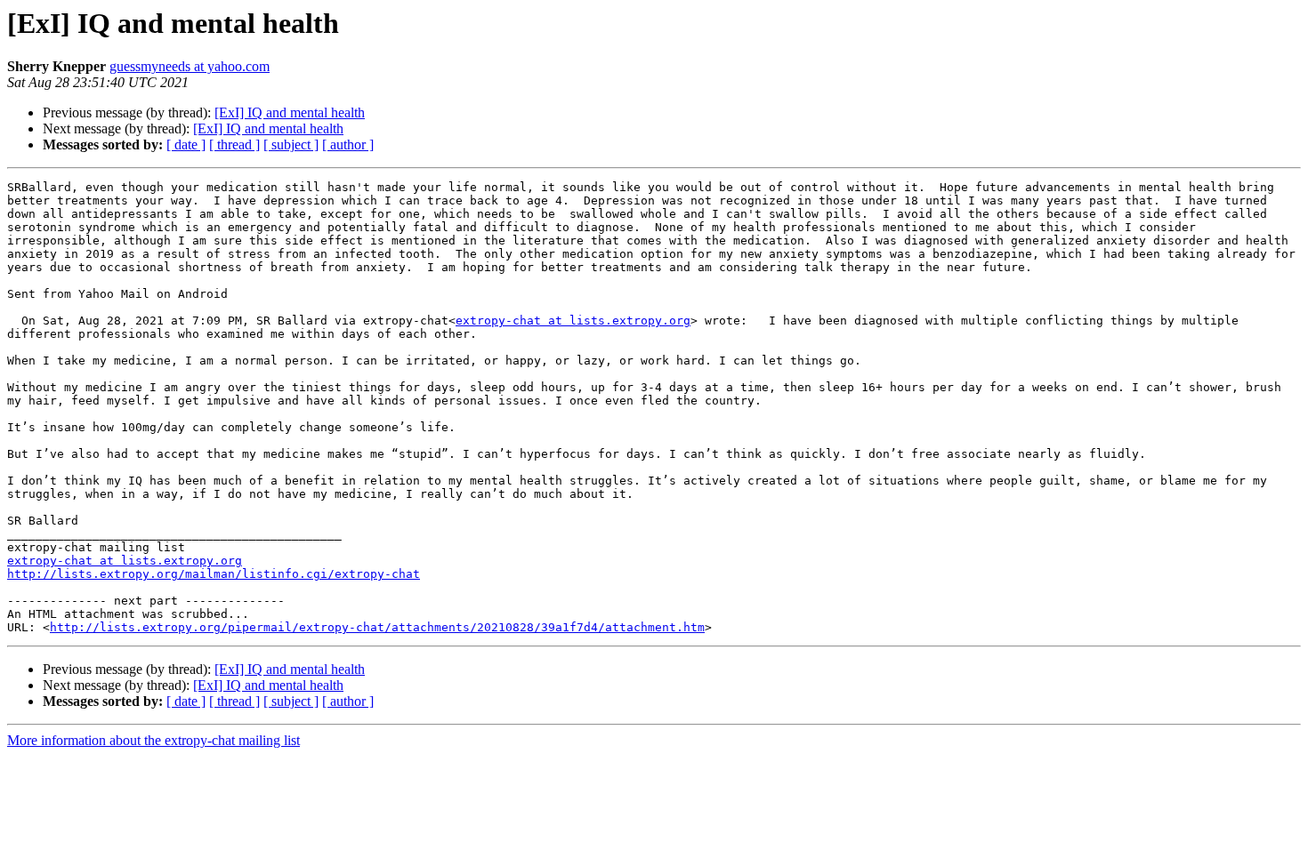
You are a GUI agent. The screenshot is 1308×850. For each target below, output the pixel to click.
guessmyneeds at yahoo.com (189, 66)
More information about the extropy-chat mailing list (153, 740)
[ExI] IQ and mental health (289, 112)
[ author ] (348, 144)
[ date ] (186, 144)
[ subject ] (291, 144)
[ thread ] (234, 144)
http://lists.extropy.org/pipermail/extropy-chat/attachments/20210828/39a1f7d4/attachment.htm (377, 627)
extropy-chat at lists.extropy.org (573, 320)
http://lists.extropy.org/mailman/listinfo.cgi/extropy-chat (213, 574)
